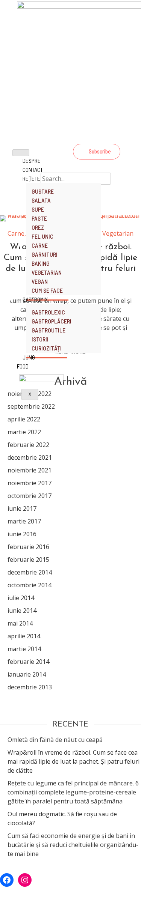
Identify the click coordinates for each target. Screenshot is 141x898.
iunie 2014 (22, 610)
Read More (70, 351)
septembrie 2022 (31, 406)
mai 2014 (20, 623)
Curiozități (47, 348)
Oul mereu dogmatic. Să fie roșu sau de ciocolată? (62, 818)
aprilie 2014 (24, 636)
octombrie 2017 (30, 496)
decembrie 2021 (30, 457)
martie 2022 (24, 432)
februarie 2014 (28, 661)
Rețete (31, 178)
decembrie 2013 (30, 687)
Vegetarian (117, 233)
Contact (33, 169)
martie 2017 (24, 521)
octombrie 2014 (30, 585)
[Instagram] (116, 135)
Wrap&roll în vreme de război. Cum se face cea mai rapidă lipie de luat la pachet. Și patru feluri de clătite (73, 761)
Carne (16, 233)
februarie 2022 (28, 445)
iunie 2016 (22, 534)
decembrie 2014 (30, 572)
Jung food (26, 361)
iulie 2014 (21, 598)
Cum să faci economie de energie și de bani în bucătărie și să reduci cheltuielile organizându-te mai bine (73, 845)
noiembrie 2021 (30, 470)
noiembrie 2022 (30, 394)
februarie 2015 (28, 559)
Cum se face (47, 290)
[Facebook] (95, 135)
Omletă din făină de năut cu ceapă (55, 740)
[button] (96, 151)
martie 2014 (24, 649)
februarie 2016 (28, 547)
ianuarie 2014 (27, 674)
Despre (32, 160)
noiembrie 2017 (30, 483)
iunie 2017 (22, 508)
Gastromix (35, 299)
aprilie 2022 (24, 419)
